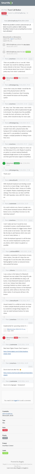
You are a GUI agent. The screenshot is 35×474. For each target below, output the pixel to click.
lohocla (12, 270)
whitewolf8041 (15, 251)
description (27, 44)
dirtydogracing (14, 85)
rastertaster (13, 203)
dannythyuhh (14, 180)
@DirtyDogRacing (7, 413)
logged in (16, 400)
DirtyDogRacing (13, 21)
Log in (11, 39)
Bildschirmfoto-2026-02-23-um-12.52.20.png (17, 330)
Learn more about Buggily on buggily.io (17, 468)
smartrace (13, 59)
